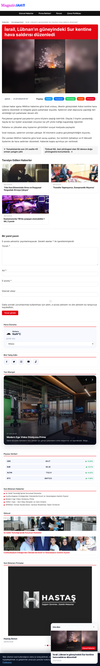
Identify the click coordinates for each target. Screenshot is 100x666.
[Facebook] (7, 362)
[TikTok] (36, 362)
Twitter (48, 99)
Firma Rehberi (45, 13)
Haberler (5, 22)
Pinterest (90, 99)
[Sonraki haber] (92, 379)
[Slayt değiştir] (45, 645)
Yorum (6, 246)
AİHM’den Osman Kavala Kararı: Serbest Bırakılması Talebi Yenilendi (33, 505)
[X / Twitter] (14, 362)
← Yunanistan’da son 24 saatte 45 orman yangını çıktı (21, 150)
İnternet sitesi (8, 291)
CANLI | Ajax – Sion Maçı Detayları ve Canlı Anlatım (26, 502)
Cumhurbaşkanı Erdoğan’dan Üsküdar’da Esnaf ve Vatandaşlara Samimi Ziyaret (37, 496)
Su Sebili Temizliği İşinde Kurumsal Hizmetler (24, 493)
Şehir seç (10, 339)
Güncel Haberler (26, 13)
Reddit (80, 99)
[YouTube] (29, 362)
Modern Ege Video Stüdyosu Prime (20, 499)
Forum (59, 13)
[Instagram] (21, 362)
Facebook (59, 99)
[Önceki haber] (86, 379)
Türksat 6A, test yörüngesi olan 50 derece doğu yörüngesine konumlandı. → (69, 150)
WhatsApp (70, 99)
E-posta (6, 280)
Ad (4, 270)
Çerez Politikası (74, 13)
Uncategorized (17, 22)
